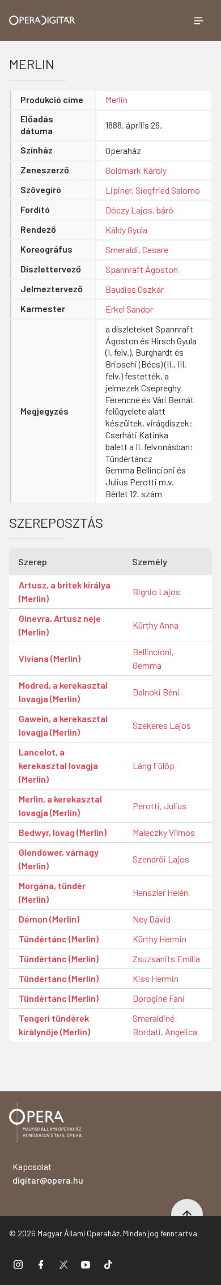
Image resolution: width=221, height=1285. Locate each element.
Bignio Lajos (156, 591)
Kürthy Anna (155, 625)
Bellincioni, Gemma (153, 658)
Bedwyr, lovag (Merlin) (63, 832)
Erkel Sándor (129, 309)
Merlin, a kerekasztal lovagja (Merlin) (60, 805)
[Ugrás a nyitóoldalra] (42, 20)
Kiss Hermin (155, 978)
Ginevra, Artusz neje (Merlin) (60, 625)
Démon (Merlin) (49, 918)
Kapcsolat (47, 1173)
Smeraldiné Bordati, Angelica (165, 1025)
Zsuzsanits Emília (166, 958)
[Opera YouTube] (85, 1264)
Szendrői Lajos (161, 858)
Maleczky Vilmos (164, 832)
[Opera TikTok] (108, 1264)
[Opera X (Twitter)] (63, 1264)
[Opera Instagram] (18, 1264)
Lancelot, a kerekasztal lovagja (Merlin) (58, 765)
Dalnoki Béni (156, 691)
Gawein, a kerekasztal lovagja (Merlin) (63, 725)
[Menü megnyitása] (198, 20)
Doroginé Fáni (159, 998)
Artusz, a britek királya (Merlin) (64, 591)
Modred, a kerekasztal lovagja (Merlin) (63, 692)
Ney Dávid (152, 918)
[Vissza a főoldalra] (45, 1124)
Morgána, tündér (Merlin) (52, 892)
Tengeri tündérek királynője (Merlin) (54, 1025)
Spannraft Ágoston (141, 269)
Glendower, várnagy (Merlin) (59, 859)
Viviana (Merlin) (49, 658)
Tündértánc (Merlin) (59, 938)
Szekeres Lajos (162, 725)
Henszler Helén (160, 892)
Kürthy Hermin (159, 938)
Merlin (116, 99)
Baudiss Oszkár (134, 289)
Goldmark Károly (136, 170)
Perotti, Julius (159, 805)
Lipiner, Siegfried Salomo (152, 190)
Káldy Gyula (126, 229)
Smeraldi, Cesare (136, 249)
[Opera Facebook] (41, 1264)
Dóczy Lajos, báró (139, 209)
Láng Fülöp (154, 765)
